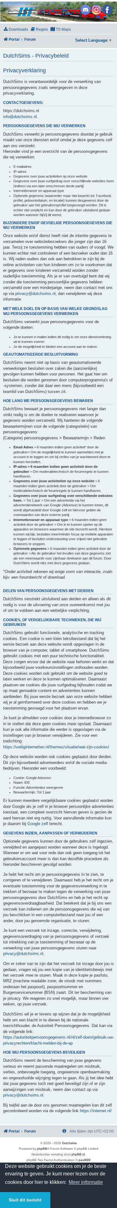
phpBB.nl (78, 1154)
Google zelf (37, 823)
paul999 (84, 1160)
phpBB (42, 1148)
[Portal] (58, 12)
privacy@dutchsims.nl (35, 293)
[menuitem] (15, 29)
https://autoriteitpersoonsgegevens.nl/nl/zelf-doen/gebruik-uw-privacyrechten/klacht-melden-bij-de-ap (58, 1040)
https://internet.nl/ (96, 1110)
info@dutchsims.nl (20, 116)
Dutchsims (69, 1143)
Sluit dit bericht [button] (25, 1199)
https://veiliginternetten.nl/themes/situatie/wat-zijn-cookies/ (56, 747)
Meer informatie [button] (86, 1182)
